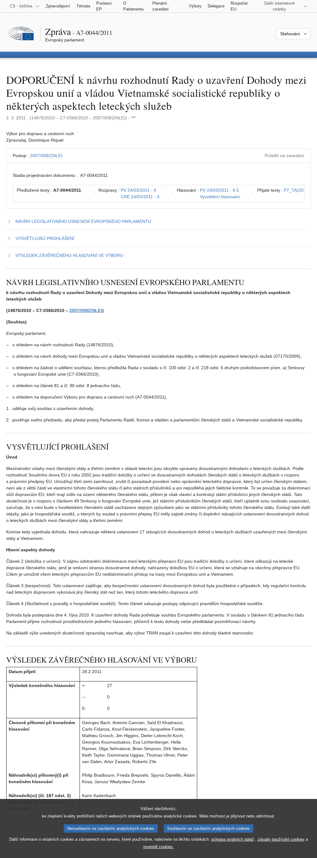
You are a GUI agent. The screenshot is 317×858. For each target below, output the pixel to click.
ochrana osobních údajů (232, 839)
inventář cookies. (158, 846)
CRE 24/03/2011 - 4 (140, 196)
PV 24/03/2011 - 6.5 (219, 190)
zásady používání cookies (281, 839)
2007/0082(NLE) (46, 155)
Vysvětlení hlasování (220, 196)
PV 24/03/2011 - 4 (138, 190)
